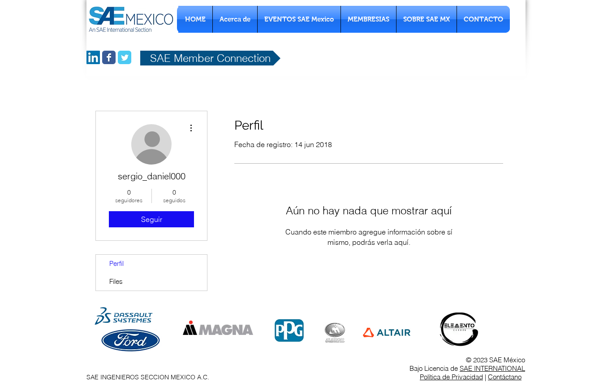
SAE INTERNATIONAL (492, 368)
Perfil (116, 263)
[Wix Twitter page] (124, 57)
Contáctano (504, 377)
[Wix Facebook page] (109, 57)
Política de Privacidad (451, 377)
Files (116, 281)
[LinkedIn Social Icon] (93, 57)
